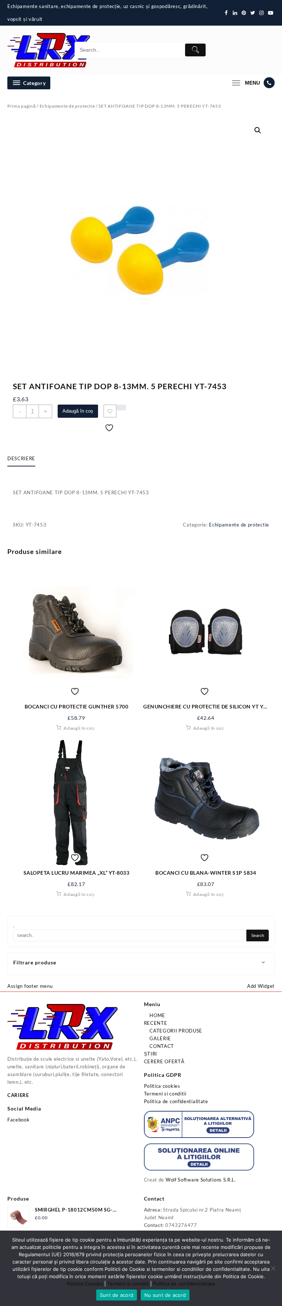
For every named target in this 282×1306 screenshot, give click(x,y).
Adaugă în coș (77, 411)
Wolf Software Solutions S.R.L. (201, 1180)
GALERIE (159, 1038)
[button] (257, 130)
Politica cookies (162, 1086)
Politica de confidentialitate (176, 1101)
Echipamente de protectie (67, 106)
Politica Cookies (85, 1284)
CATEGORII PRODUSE (175, 1031)
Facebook (18, 1120)
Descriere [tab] (21, 458)
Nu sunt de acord (165, 1295)
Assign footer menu (30, 986)
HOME (157, 1015)
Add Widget (261, 986)
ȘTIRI (151, 1054)
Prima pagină (21, 106)
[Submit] (195, 50)
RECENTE (155, 1023)
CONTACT (161, 1046)
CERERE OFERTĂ (164, 1061)
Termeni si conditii (165, 1094)
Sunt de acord (116, 1295)
